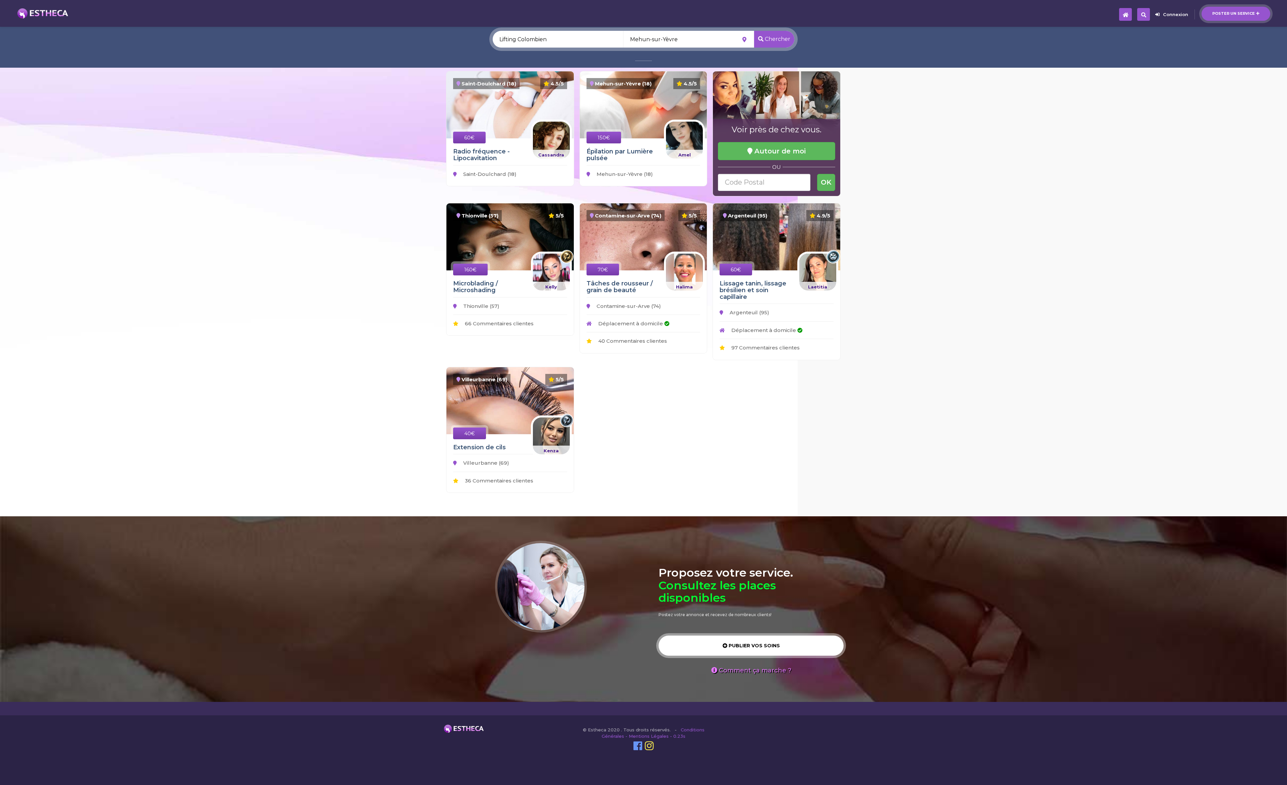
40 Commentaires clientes (632, 341)
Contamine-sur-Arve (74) (628, 306)
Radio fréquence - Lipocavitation (481, 155)
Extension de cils (479, 447)
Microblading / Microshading (475, 287)
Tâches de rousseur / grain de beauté (620, 287)
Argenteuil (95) (748, 312)
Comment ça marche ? (754, 670)
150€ (604, 137)
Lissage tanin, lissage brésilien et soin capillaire (753, 290)
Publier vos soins (753, 646)
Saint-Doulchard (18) (489, 174)
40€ (470, 433)
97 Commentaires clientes (765, 347)
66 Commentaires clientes (499, 323)
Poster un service (1233, 13)
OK (826, 182)
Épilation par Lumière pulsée (620, 155)
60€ (469, 137)
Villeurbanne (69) (485, 463)
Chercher (776, 39)
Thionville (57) (480, 306)
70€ (603, 269)
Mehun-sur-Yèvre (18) (624, 174)
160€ (470, 269)
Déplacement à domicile (630, 323)
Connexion (1175, 14)
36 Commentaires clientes (498, 480)
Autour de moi (779, 151)
